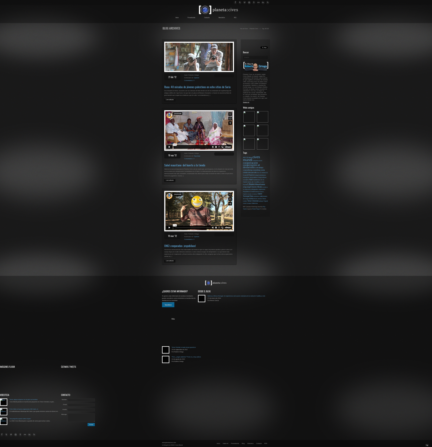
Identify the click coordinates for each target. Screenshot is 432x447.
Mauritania (260, 184)
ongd (249, 187)
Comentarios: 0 (189, 80)
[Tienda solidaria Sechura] (249, 135)
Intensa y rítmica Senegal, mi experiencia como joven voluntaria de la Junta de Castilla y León (236, 296)
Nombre (64, 399)
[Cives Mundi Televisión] (262, 135)
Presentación (191, 17)
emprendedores (260, 175)
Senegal (246, 196)
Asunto (64, 409)
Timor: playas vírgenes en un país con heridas (24, 399)
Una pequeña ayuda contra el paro (20, 419)
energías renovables (250, 177)
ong (244, 187)
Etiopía (260, 177)
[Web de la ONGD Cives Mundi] (249, 122)
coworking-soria (258, 170)
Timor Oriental (252, 201)
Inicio (177, 17)
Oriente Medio (256, 187)
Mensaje (64, 414)
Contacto (207, 17)
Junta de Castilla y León (255, 182)
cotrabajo (259, 167)
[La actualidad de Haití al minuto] (249, 149)
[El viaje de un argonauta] (262, 149)
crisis (245, 172)
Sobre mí (225, 443)
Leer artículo (170, 99)
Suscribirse (168, 305)
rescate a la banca (252, 194)
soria (251, 199)
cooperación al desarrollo (251, 166)
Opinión (196, 78)
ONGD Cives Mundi (176, 445)
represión (262, 189)
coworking (247, 170)
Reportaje (197, 156)
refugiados (254, 189)
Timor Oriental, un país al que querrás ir (184, 347)
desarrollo (252, 172)
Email (65, 404)
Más (173, 319)
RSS (235, 17)
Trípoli (265, 201)
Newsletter (222, 17)
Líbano (251, 184)
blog (250, 158)
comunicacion (257, 160)
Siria (251, 196)
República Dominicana (251, 191)
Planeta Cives (254, 28)
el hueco (251, 175)
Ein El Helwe (261, 173)
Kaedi (245, 184)
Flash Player (256, 209)
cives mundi (251, 158)
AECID (246, 158)
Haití (251, 180)
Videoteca (250, 443)
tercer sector (257, 199)
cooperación (250, 162)
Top (427, 445)
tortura (261, 201)
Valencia (255, 203)
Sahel (260, 194)
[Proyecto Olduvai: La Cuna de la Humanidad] (262, 122)
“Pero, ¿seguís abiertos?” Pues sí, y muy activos (186, 357)
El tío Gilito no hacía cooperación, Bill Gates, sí (24, 409)
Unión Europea (247, 203)
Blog (243, 443)
